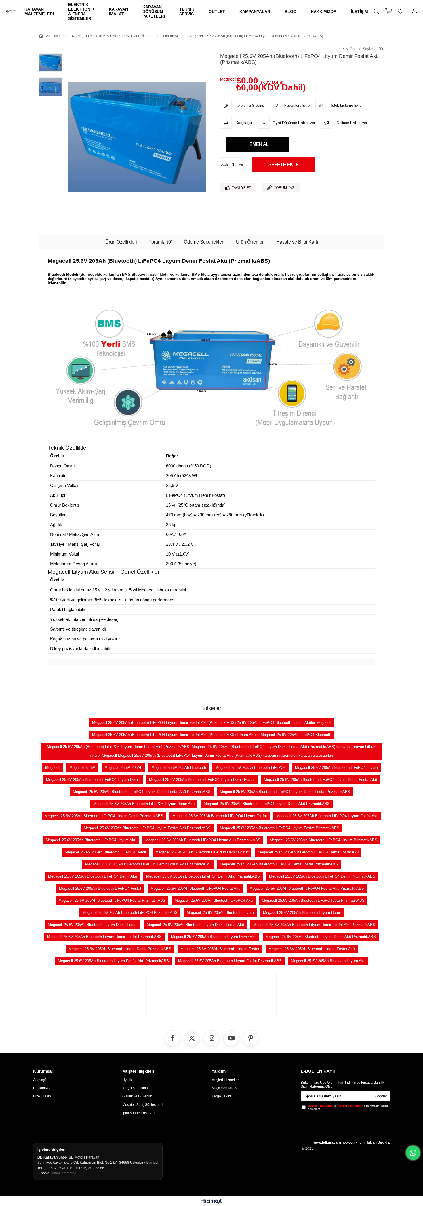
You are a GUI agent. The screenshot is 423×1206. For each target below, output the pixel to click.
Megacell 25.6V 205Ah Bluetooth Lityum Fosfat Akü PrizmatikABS (113, 961)
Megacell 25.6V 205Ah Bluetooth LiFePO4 (250, 767)
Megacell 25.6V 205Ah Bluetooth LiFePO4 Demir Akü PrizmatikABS (203, 876)
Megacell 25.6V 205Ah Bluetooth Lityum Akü (328, 961)
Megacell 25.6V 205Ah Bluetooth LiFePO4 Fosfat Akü (195, 888)
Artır (242, 164)
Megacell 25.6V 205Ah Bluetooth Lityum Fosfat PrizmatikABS (230, 961)
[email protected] (64, 1173)
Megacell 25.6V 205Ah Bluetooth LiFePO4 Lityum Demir (93, 779)
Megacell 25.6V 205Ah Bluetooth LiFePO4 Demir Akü (92, 876)
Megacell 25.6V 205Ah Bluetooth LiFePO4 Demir (105, 852)
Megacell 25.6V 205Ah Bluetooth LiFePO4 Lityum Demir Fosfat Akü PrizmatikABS (142, 792)
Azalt (224, 164)
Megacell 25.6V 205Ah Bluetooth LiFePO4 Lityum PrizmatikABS (323, 840)
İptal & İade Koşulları (138, 1113)
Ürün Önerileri (250, 241)
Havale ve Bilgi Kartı (297, 241)
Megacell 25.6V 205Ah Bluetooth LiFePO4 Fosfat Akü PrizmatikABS (306, 888)
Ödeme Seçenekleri (204, 241)
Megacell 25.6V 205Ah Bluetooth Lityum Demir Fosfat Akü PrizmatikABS (314, 924)
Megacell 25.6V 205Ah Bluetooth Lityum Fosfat (219, 949)
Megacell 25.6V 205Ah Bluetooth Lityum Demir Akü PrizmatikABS (321, 937)
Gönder (381, 1096)
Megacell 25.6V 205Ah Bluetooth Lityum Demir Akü (213, 937)
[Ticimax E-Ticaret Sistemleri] (211, 1202)
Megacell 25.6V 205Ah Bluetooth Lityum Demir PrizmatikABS (119, 949)
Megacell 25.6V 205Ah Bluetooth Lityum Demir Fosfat (93, 924)
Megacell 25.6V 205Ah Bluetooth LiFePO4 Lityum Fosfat (219, 816)
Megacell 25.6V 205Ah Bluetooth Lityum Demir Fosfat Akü (195, 924)
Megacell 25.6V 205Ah (123, 767)
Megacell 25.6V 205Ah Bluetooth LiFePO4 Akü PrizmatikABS (313, 900)
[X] (192, 1038)
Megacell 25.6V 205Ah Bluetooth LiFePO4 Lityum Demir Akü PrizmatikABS (267, 804)
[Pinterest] (250, 1038)
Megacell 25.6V (82, 767)
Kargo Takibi (221, 1096)
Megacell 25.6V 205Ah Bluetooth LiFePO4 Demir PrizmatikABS (322, 876)
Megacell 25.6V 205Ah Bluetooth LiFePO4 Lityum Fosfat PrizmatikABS (279, 828)
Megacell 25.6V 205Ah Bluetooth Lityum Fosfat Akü (311, 949)
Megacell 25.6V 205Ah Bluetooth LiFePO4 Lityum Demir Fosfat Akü (320, 779)
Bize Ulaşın (42, 1096)
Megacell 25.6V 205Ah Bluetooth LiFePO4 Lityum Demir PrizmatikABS (104, 816)
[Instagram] (211, 1038)
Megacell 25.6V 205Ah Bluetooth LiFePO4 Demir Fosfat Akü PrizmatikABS (148, 864)
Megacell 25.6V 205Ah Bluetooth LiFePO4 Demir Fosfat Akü (308, 852)
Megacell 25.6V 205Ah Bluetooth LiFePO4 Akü (214, 900)
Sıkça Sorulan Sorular (229, 1088)
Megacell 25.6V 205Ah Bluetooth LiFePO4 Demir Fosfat (202, 852)
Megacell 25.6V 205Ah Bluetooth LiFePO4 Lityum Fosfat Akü (327, 816)
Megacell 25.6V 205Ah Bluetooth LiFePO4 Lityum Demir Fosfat (202, 779)
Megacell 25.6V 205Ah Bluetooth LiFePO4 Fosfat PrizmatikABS (111, 900)
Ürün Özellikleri (121, 241)
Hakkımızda (42, 1088)
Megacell (52, 767)
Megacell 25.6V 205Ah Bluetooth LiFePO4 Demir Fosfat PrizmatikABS (279, 864)
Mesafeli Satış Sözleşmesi (142, 1105)
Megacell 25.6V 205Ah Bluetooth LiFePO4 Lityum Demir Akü (144, 804)
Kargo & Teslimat (135, 1088)
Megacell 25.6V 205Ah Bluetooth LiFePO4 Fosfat (100, 888)
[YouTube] (231, 1038)
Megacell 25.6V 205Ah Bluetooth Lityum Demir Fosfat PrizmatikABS (104, 937)
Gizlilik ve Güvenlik (137, 1096)
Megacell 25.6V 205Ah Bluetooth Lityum (220, 912)
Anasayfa (40, 1080)
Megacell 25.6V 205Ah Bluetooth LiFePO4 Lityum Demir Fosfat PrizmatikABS (285, 792)
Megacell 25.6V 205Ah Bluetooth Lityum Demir (302, 912)
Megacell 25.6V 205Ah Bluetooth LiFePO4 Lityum (336, 767)
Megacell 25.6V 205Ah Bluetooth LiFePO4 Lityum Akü (91, 840)
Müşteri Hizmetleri (226, 1080)
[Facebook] (172, 1038)
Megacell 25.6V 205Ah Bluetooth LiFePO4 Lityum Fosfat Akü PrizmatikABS (147, 828)
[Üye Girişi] (414, 11)
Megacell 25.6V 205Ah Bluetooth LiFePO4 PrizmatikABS (130, 912)
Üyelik (127, 1080)
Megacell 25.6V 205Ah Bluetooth (178, 767)
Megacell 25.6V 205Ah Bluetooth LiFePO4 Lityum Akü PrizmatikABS (202, 840)
